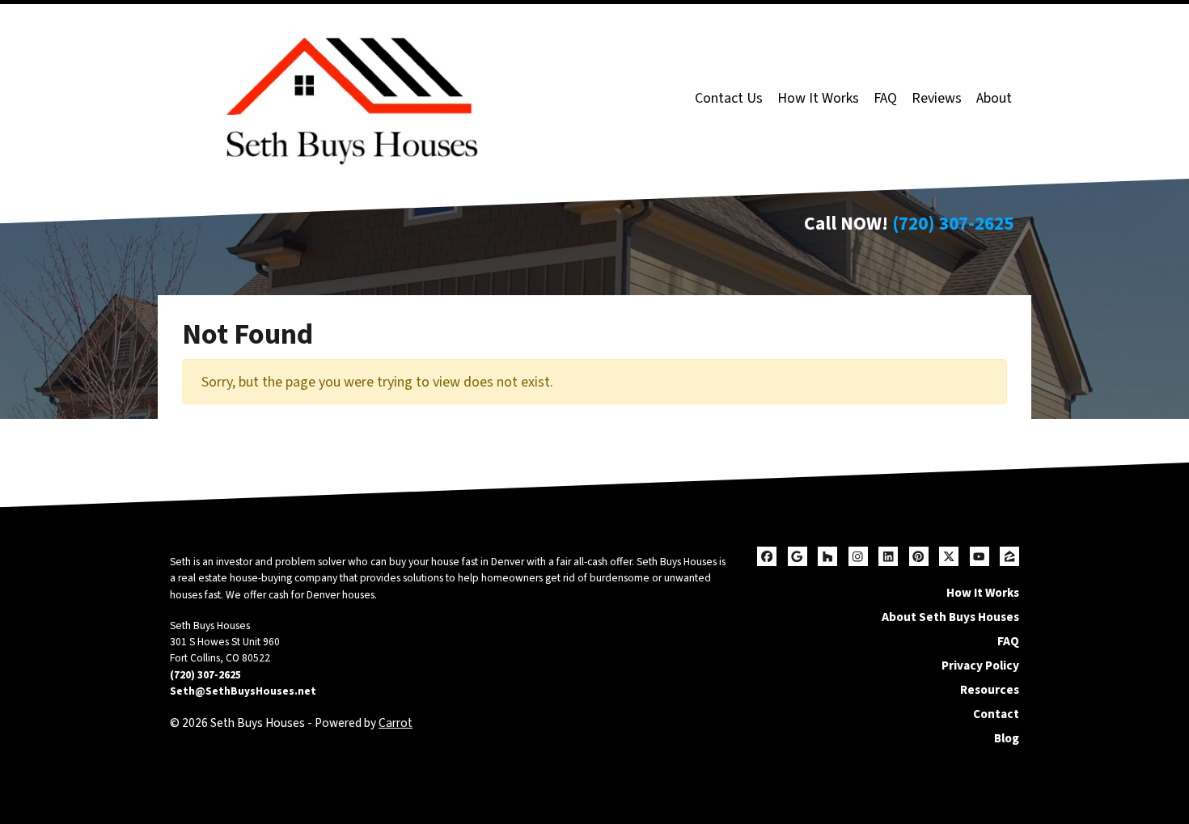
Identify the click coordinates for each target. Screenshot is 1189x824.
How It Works (818, 98)
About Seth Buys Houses (950, 617)
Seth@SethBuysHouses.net (243, 691)
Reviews (937, 98)
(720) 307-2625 (952, 223)
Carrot (396, 723)
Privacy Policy (980, 665)
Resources (989, 690)
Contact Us (729, 98)
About (994, 98)
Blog (1006, 738)
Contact (996, 714)
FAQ (885, 98)
